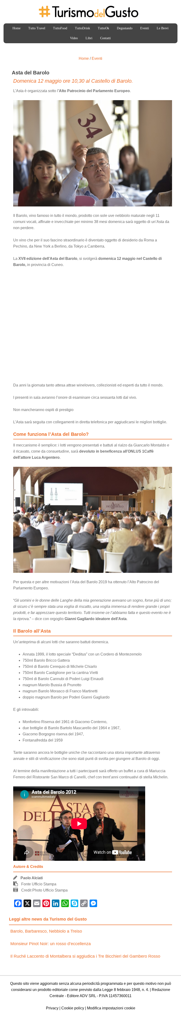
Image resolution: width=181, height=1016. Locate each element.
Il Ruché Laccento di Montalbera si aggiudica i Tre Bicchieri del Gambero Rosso (85, 956)
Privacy (52, 1008)
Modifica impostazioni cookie (111, 1008)
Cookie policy (72, 1008)
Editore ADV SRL (81, 996)
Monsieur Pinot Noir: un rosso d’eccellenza (50, 943)
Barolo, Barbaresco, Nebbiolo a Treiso (46, 931)
